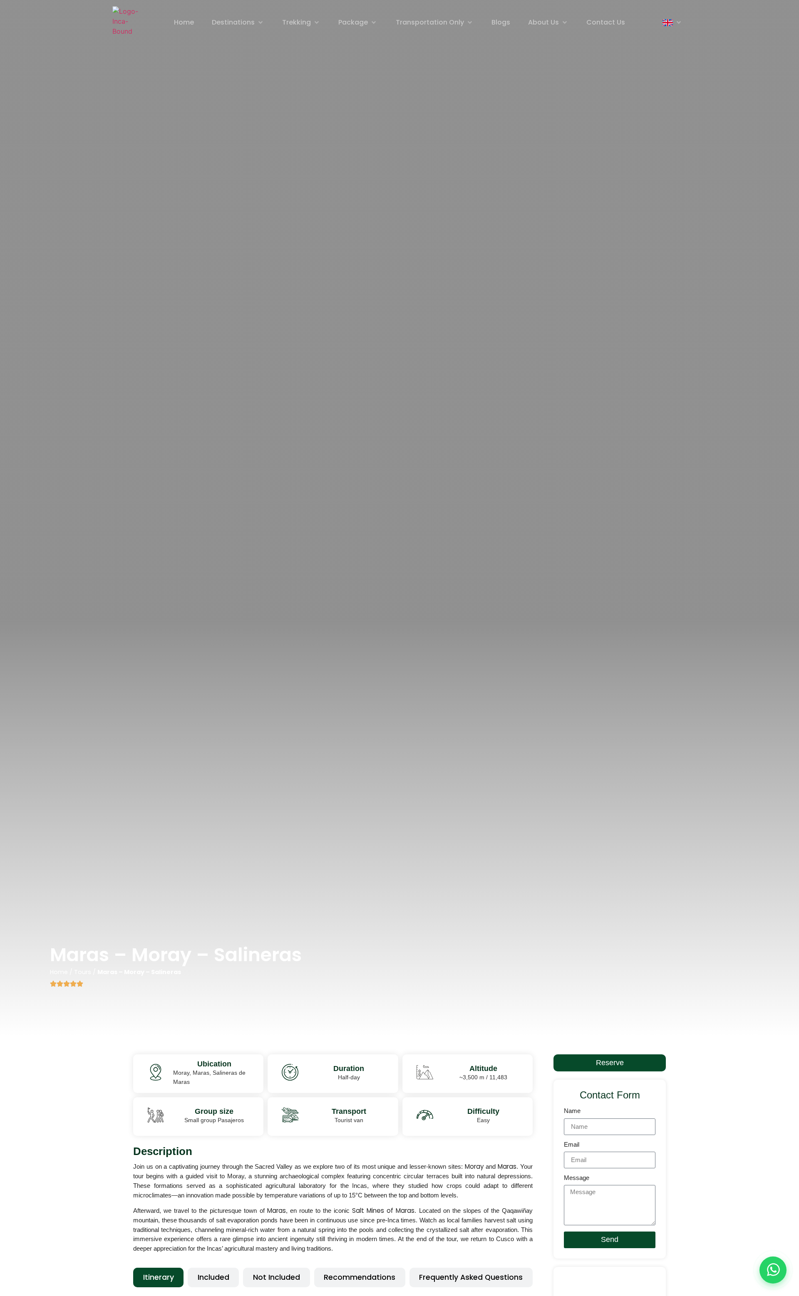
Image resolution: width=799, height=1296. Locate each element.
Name (572, 1111)
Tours (82, 972)
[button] (238, 22)
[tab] (158, 1277)
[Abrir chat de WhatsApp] (773, 1270)
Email (571, 1144)
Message (576, 1178)
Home (59, 972)
